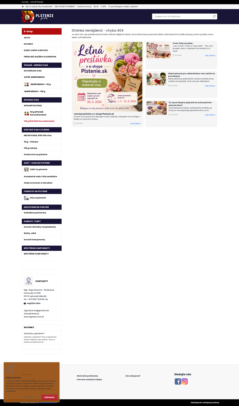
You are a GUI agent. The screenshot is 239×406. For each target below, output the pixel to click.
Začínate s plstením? (34, 333)
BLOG (96, 6)
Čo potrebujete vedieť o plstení (123, 6)
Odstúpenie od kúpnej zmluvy (205, 402)
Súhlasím (49, 397)
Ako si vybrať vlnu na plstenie (39, 6)
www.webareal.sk (48, 402)
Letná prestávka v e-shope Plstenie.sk (94, 113)
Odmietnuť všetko (29, 397)
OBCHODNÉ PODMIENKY (64, 6)
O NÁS (103, 6)
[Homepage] (23, 6)
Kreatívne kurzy (84, 6)
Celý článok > (135, 123)
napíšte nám (33, 303)
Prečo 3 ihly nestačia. (183, 43)
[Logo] (39, 16)
